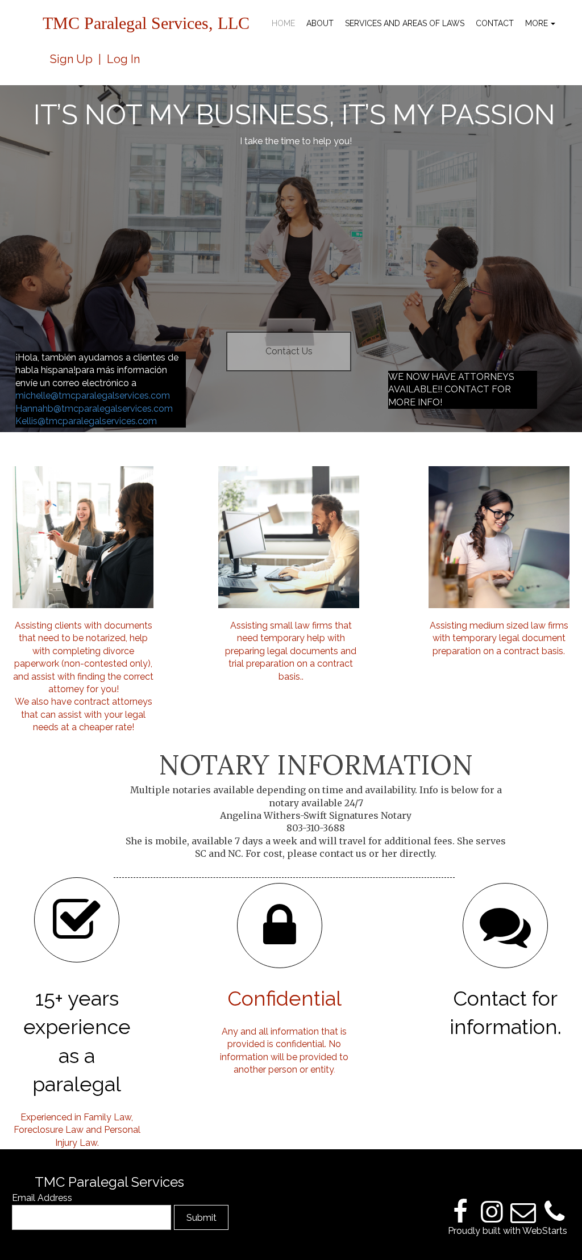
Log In (123, 59)
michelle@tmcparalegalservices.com (92, 395)
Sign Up (71, 59)
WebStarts (544, 1230)
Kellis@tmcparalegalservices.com (86, 421)
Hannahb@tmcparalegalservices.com (94, 408)
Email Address (42, 1197)
